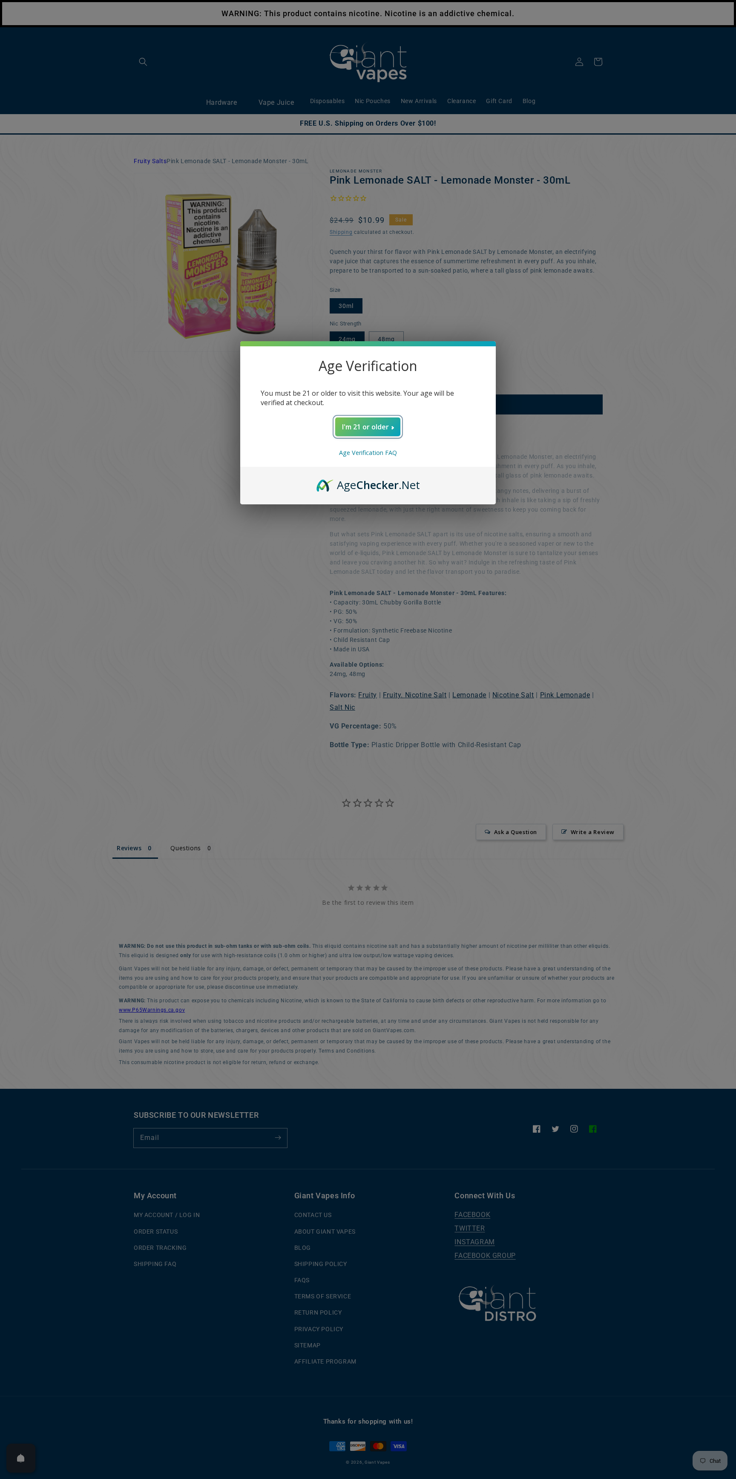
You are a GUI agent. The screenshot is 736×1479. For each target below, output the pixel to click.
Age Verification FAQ (368, 453)
